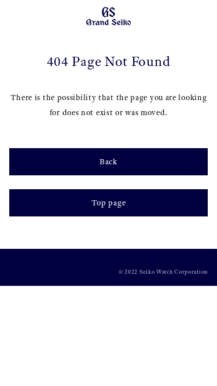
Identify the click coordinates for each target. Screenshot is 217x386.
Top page (108, 203)
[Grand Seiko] (108, 15)
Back (108, 162)
